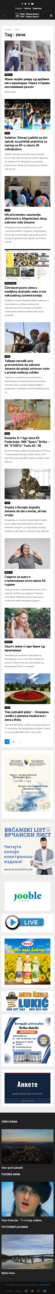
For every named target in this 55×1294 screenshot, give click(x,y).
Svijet (7, 210)
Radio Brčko (45, 1285)
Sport (7, 133)
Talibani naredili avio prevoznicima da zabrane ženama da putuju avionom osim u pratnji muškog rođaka (27, 366)
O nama (9, 1291)
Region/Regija (10, 283)
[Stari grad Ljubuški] (27, 1146)
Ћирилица (37, 8)
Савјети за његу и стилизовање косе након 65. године (25, 580)
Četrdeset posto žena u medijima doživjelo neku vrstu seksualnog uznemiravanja (25, 291)
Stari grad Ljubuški (12, 1167)
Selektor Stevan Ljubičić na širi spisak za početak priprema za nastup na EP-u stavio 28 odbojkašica (26, 143)
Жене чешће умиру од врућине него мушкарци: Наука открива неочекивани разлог (27, 83)
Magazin (8, 75)
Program (18, 8)
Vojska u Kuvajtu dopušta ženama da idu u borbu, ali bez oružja (26, 511)
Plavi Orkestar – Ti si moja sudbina (22, 1220)
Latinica (27, 8)
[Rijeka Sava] (27, 1251)
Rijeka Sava (8, 1273)
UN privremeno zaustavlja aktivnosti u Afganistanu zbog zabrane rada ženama (26, 218)
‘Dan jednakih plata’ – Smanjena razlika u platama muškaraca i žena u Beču (27, 716)
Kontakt (18, 1291)
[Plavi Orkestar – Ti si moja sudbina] (27, 1199)
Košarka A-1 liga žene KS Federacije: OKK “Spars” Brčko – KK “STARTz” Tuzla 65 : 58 (27, 441)
